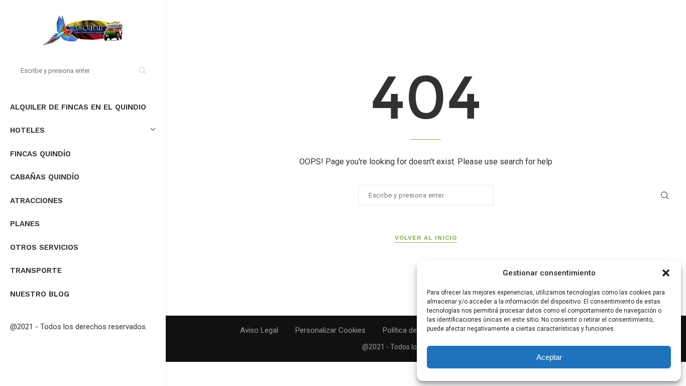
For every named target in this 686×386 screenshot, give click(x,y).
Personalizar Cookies (330, 330)
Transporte (36, 270)
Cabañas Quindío (44, 176)
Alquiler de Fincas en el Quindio (78, 107)
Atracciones (36, 200)
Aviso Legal (259, 330)
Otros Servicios (44, 247)
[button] (666, 273)
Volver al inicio (426, 237)
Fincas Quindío (40, 153)
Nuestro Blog (39, 294)
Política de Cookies (414, 330)
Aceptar (549, 357)
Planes (25, 223)
